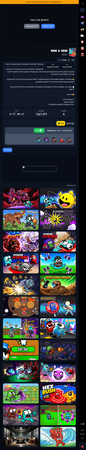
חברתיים (64, 54)
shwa (64, 60)
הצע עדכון (7, 150)
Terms (82, 430)
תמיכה (82, 438)
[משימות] (82, 42)
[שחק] (82, 17)
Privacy (82, 434)
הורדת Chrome (31, 26)
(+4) (59, 60)
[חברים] (82, 29)
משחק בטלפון (48, 26)
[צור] (82, 23)
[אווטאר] (82, 48)
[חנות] (82, 54)
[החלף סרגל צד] (82, 3)
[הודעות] (82, 36)
